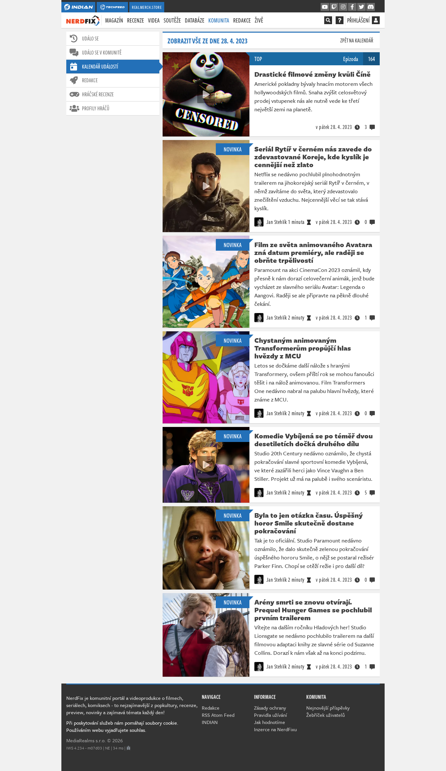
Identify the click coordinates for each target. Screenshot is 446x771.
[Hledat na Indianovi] (328, 20)
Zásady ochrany (270, 707)
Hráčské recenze (98, 94)
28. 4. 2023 (334, 127)
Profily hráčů (95, 108)
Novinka (233, 149)
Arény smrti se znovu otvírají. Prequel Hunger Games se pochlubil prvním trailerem (313, 609)
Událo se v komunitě (101, 52)
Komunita (218, 20)
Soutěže (172, 20)
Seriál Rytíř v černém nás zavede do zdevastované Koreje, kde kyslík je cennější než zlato (313, 156)
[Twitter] (361, 7)
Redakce (242, 20)
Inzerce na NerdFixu (275, 729)
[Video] (206, 94)
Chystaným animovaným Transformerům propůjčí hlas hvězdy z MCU (302, 348)
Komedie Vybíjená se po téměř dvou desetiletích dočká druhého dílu (313, 439)
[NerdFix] (83, 20)
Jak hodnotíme (269, 722)
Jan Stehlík (276, 222)
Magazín (114, 20)
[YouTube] (325, 7)
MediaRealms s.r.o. (86, 740)
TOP (258, 59)
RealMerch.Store (147, 7)
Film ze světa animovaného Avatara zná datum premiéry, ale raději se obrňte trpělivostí (313, 252)
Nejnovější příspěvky (328, 707)
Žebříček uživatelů (325, 715)
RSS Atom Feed (218, 715)
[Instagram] (343, 7)
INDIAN (210, 722)
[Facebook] (352, 7)
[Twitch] (334, 7)
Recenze (135, 20)
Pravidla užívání (270, 715)
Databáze (194, 20)
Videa (154, 20)
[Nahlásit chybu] (128, 748)
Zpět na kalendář (356, 40)
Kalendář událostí (100, 67)
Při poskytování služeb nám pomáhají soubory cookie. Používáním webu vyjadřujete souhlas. (122, 726)
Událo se (90, 38)
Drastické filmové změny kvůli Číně (312, 74)
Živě (259, 20)
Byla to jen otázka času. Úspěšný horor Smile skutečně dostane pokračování (308, 523)
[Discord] (370, 7)
